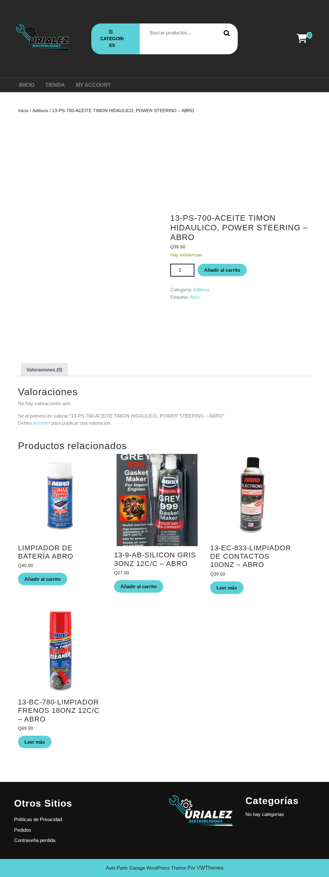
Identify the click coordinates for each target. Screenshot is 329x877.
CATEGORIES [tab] (112, 42)
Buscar (225, 33)
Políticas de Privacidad (38, 819)
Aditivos (40, 110)
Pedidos (22, 830)
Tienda (55, 85)
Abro (195, 297)
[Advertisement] (164, 163)
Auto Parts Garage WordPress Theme (146, 868)
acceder (41, 423)
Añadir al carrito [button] (42, 579)
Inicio (26, 85)
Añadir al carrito (222, 270)
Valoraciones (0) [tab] (44, 369)
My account (93, 85)
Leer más (227, 587)
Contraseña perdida (34, 840)
